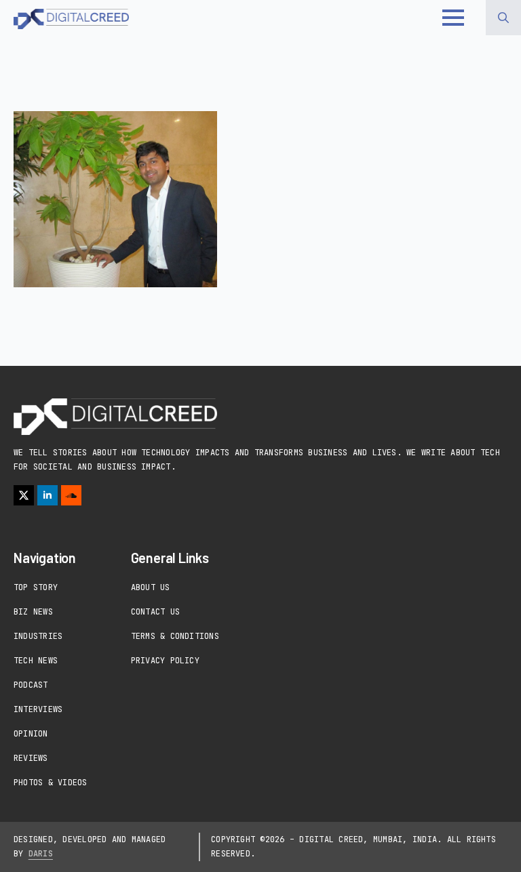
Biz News (33, 611)
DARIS (40, 853)
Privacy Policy (165, 660)
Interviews (38, 709)
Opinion (31, 733)
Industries (38, 636)
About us (150, 587)
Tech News (36, 660)
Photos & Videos (51, 782)
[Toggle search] (503, 17)
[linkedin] (47, 495)
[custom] (71, 495)
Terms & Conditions (175, 636)
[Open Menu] (453, 17)
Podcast (31, 685)
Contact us (155, 611)
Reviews (31, 758)
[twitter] (24, 495)
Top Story (36, 587)
